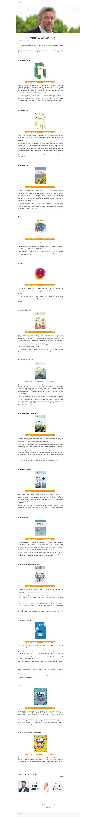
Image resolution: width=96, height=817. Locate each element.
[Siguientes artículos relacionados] (61, 777)
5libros (22, 813)
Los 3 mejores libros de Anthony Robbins (34, 789)
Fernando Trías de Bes (57, 135)
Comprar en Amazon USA (48, 82)
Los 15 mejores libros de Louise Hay (57, 787)
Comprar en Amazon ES (33, 82)
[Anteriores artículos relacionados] (58, 777)
